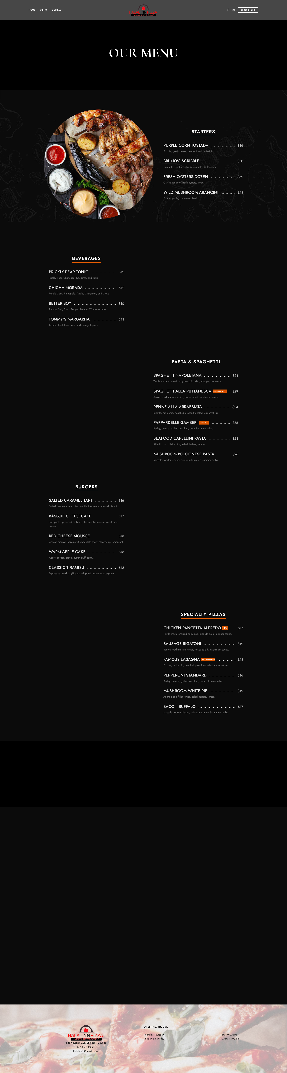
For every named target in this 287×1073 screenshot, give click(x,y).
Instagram (233, 10)
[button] (248, 10)
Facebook (228, 10)
